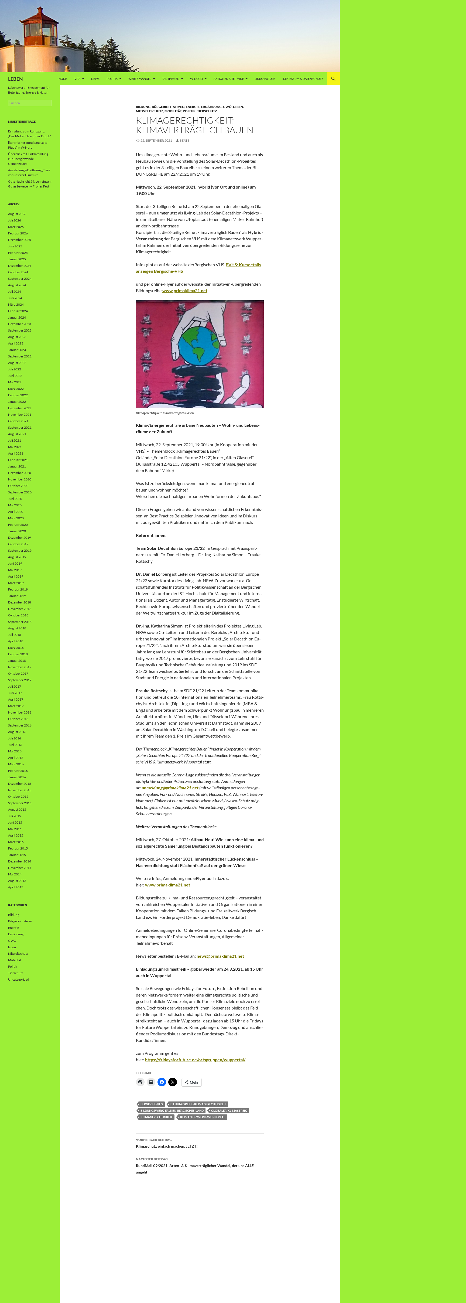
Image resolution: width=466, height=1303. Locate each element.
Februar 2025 (18, 253)
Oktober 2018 (18, 615)
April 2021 (15, 453)
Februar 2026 (18, 233)
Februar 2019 (18, 589)
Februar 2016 (18, 771)
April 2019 (15, 576)
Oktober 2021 (18, 421)
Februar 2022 (18, 395)
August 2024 (17, 285)
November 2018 (19, 609)
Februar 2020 (18, 525)
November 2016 (19, 712)
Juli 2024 (14, 291)
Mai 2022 (15, 382)
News (95, 78)
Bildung (143, 107)
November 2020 (19, 479)
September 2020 (20, 492)
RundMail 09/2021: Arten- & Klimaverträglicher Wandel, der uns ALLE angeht (195, 1165)
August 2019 (17, 557)
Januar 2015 (17, 855)
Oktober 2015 (18, 796)
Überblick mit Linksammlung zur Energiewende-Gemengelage (28, 159)
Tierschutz (207, 111)
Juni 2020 (15, 499)
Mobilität (173, 111)
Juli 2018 (14, 635)
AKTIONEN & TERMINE (229, 78)
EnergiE (193, 107)
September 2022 (20, 356)
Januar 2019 (17, 596)
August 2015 (17, 809)
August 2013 (17, 881)
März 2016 (16, 764)
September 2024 (20, 279)
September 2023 (20, 330)
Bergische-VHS (152, 1104)
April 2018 (15, 641)
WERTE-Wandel (139, 78)
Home (63, 78)
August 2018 (17, 628)
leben (238, 107)
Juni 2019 (15, 563)
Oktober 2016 (18, 719)
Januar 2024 (17, 317)
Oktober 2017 (18, 673)
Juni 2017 (15, 693)
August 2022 (17, 363)
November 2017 (19, 667)
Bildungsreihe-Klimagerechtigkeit (198, 1104)
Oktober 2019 (18, 544)
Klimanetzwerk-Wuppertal (202, 1117)
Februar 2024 (18, 311)
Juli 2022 (14, 369)
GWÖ (227, 107)
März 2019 (16, 583)
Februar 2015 (18, 848)
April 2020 (15, 512)
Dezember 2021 (19, 408)
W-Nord (196, 78)
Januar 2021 (17, 466)
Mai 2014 (15, 874)
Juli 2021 (14, 440)
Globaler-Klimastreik (229, 1110)
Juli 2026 (14, 220)
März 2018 (16, 648)
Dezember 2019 (19, 537)
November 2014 (19, 868)
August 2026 (17, 214)
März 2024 (16, 304)
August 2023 (17, 337)
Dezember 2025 (19, 240)
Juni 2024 (15, 298)
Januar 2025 (17, 259)
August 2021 (17, 434)
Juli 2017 (14, 686)
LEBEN (15, 79)
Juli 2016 (14, 738)
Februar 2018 (18, 654)
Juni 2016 (15, 745)
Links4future (265, 78)
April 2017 (15, 699)
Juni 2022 (15, 376)
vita (77, 78)
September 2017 (20, 680)
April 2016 (15, 758)
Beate (184, 140)
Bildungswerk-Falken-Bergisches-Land (172, 1110)
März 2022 (16, 389)
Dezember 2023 (19, 324)
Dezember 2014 (19, 861)
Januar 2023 (17, 350)
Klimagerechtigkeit (157, 1117)
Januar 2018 (17, 661)
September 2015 (20, 803)
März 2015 (16, 842)
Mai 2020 (15, 505)
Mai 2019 (15, 570)
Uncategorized (18, 979)
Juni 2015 (15, 822)
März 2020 (16, 518)
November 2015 (19, 790)
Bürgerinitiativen (168, 107)
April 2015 (15, 835)
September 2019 (20, 550)
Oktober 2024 (18, 272)
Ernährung (211, 107)
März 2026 (16, 227)
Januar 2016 (17, 777)
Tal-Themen (170, 78)
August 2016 (17, 732)
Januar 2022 (17, 402)
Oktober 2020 (18, 486)
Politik (112, 78)
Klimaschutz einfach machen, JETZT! (167, 1143)
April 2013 (15, 887)
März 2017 (16, 706)
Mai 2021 (15, 447)
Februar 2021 (18, 460)
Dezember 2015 (19, 784)
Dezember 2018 (19, 602)
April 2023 (15, 343)
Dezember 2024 (19, 266)
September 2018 (20, 622)
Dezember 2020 (19, 473)
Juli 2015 (14, 816)
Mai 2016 (15, 751)
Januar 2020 (17, 531)
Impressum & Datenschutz (302, 78)
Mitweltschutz (149, 111)
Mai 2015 (15, 829)
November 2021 (19, 414)
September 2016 (20, 725)
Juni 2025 (15, 246)
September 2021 (20, 427)
